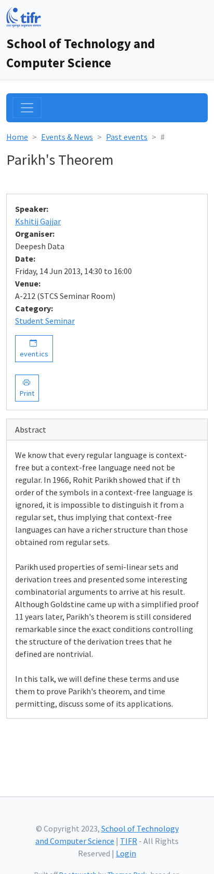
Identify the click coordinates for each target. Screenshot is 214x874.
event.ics (34, 348)
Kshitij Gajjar (38, 221)
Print (27, 388)
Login (126, 853)
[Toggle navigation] (27, 107)
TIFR (128, 841)
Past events (127, 137)
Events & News (67, 137)
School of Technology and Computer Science (80, 53)
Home (17, 137)
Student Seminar (45, 321)
